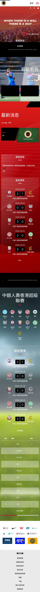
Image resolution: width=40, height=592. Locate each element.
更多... (3, 154)
